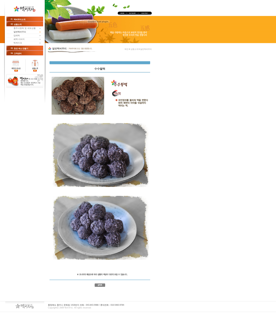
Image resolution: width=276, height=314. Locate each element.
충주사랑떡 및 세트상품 (25, 28)
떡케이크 (18, 43)
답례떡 (17, 35)
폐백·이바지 (19, 39)
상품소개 (18, 24)
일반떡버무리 (20, 32)
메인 (24, 8)
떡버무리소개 (19, 19)
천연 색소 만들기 (21, 48)
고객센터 (18, 53)
